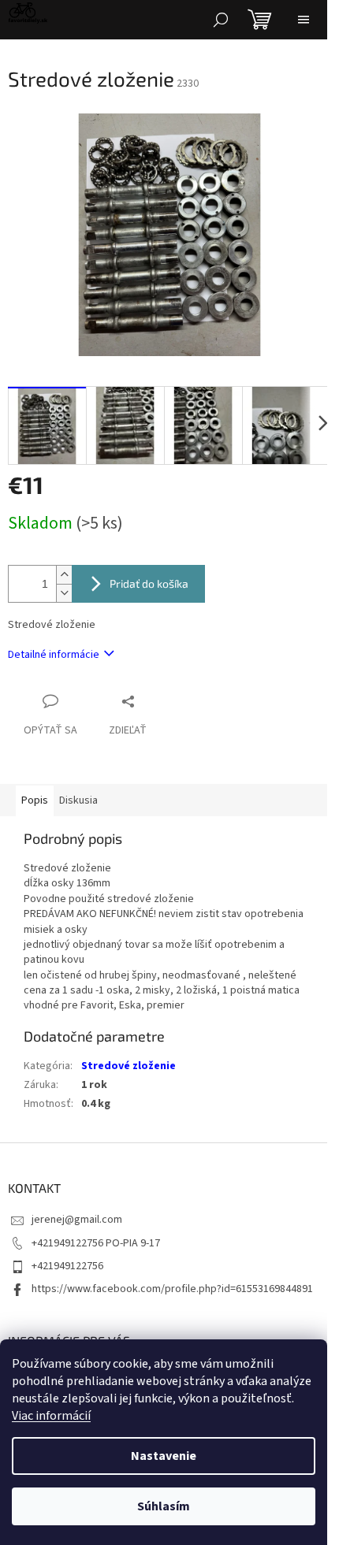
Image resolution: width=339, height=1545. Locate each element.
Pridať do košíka (149, 583)
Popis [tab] (34, 800)
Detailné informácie (53, 655)
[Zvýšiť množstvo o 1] (64, 575)
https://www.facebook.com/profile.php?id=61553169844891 (172, 1289)
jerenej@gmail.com (77, 1219)
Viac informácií (51, 1415)
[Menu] (303, 19)
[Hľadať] (221, 19)
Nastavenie (163, 1456)
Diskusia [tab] (78, 800)
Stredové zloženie (128, 1066)
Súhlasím (163, 1506)
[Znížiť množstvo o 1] (64, 593)
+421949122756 (67, 1266)
